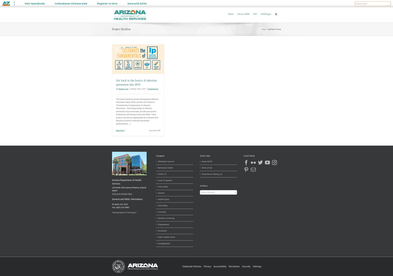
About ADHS (207, 161)
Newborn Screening (166, 218)
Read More (120, 130)
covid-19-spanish (165, 180)
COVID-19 (162, 174)
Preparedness (153, 89)
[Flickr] (253, 162)
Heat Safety (162, 205)
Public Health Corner (166, 237)
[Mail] (253, 169)
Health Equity (163, 199)
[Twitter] (260, 162)
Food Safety (163, 186)
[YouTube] (267, 162)
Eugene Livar (123, 89)
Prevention (162, 230)
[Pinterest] (246, 169)
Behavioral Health (165, 167)
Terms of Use (207, 167)
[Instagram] (274, 162)
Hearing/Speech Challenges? (124, 212)
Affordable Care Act (166, 161)
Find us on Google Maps (122, 193)
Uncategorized (164, 243)
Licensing (162, 212)
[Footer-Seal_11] (135, 261)
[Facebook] (246, 162)
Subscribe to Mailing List (212, 174)
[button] (388, 3)
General (161, 193)
